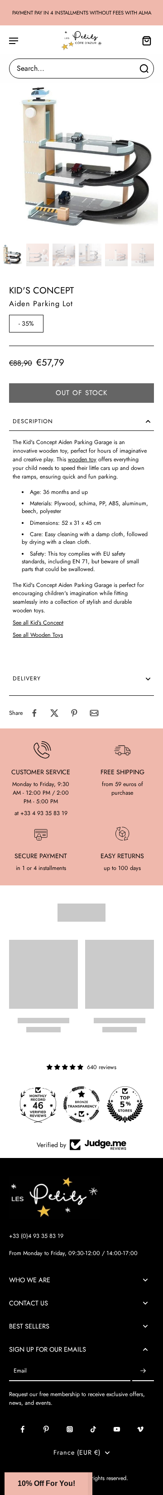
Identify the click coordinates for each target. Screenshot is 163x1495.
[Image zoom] (81, 158)
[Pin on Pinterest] (74, 713)
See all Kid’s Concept (38, 623)
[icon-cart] (144, 40)
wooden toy (82, 459)
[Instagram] (70, 1429)
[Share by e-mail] (94, 713)
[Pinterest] (46, 1429)
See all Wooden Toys (38, 635)
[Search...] (144, 68)
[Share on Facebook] (34, 713)
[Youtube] (117, 1429)
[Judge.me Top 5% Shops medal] (125, 1104)
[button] (81, 393)
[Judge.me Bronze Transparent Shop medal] (81, 1104)
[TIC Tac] (93, 1429)
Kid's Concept (41, 290)
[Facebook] (23, 1429)
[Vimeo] (140, 1429)
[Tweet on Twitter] (54, 713)
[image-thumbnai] (11, 255)
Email (20, 1371)
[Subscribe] (143, 1371)
